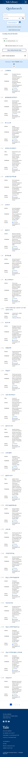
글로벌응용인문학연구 (11, 97)
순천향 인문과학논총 (10, 176)
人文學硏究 (8, 70)
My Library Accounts (9, 733)
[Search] (23, 18)
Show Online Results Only (14, 50)
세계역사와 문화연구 (10, 148)
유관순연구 (9, 677)
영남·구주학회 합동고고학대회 (14, 652)
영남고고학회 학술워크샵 (12, 627)
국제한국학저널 (10, 553)
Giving (5, 743)
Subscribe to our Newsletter (11, 735)
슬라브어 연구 (9, 426)
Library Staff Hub (7, 748)
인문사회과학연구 (10, 394)
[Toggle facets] (25, 55)
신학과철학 (8, 452)
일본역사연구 (9, 475)
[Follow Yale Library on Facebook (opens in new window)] (3, 721)
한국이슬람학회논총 (10, 505)
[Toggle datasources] (19, 30)
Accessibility (6, 741)
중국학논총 (8, 255)
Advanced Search (12, 22)
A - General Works (11, 41)
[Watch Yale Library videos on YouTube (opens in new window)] (9, 721)
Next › (21, 61)
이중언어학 (8, 348)
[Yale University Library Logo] (14, 2)
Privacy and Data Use (9, 745)
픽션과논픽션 (9, 603)
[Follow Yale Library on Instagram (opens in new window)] (6, 721)
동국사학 (7, 322)
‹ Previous (14, 62)
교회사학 (7, 529)
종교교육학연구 (9, 279)
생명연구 (7, 230)
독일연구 (7, 370)
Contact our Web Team (9, 737)
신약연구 (7, 204)
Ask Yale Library (7, 730)
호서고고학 (8, 122)
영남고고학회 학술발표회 (12, 577)
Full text (15, 88)
